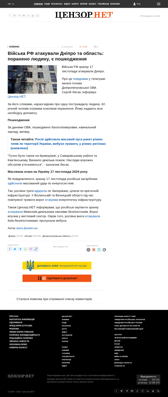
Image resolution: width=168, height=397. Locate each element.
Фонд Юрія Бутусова (20, 326)
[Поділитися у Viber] (31, 248)
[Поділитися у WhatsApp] (25, 248)
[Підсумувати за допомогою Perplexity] (99, 249)
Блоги (75, 4)
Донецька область (123, 363)
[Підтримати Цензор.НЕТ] (57, 278)
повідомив (80, 79)
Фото (64, 329)
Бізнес (92, 4)
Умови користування (21, 332)
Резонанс (57, 4)
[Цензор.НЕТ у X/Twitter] (15, 16)
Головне (66, 353)
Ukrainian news (18, 344)
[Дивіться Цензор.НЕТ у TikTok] (137, 391)
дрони (117, 341)
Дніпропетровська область (60, 236)
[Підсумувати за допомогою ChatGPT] (88, 249)
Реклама (14, 329)
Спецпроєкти (68, 356)
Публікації (103, 4)
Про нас (14, 316)
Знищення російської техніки (128, 323)
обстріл (32, 236)
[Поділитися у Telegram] (20, 248)
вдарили (40, 191)
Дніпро (15, 236)
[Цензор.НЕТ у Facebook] (10, 16)
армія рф (118, 347)
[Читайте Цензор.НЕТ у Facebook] (116, 391)
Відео (67, 4)
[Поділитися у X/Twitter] (15, 248)
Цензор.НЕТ (17, 96)
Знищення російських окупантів (129, 319)
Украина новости (19, 341)
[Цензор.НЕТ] (84, 15)
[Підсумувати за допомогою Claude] (94, 249)
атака (116, 360)
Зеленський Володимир (125, 338)
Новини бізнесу (18, 347)
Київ (116, 353)
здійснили (15, 183)
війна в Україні (121, 356)
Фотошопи (67, 335)
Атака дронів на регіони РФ (127, 326)
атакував (51, 199)
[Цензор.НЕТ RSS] (38, 16)
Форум (83, 4)
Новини (38, 4)
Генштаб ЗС (119, 366)
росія (117, 344)
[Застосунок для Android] (28, 16)
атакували (15, 211)
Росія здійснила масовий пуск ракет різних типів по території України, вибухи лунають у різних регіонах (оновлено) (58, 144)
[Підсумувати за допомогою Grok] (104, 249)
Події (47, 4)
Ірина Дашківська (27, 228)
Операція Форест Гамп (125, 316)
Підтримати (15, 322)
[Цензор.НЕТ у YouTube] (24, 16)
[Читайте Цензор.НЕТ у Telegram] (127, 391)
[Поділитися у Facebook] (10, 248)
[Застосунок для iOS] (33, 16)
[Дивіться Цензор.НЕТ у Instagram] (143, 391)
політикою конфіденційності (102, 375)
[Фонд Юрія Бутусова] (57, 265)
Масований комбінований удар (128, 329)
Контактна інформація (22, 319)
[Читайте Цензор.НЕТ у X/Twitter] (122, 391)
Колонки (115, 4)
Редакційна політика (21, 338)
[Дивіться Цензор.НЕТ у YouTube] (132, 391)
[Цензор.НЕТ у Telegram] (19, 16)
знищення (119, 350)
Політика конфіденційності (24, 335)
